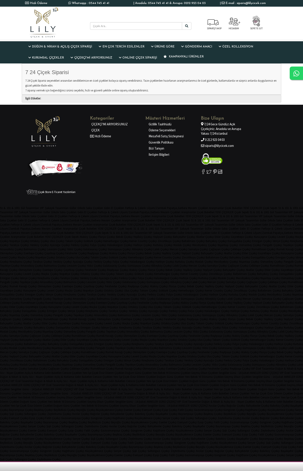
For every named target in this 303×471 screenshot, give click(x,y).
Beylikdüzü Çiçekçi (65, 410)
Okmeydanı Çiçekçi (11, 253)
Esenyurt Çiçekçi (151, 410)
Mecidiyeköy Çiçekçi (204, 245)
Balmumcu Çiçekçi (35, 249)
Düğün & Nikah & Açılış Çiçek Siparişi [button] (62, 46)
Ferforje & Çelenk (135, 208)
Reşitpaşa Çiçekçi (97, 253)
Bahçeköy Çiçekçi (216, 241)
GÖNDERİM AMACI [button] (198, 46)
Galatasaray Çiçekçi (95, 249)
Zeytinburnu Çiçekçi (59, 414)
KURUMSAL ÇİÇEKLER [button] (48, 57)
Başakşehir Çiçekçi (166, 414)
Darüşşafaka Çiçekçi (240, 241)
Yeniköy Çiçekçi (39, 245)
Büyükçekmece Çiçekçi (109, 410)
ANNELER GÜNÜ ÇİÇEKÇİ (264, 373)
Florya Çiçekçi (106, 237)
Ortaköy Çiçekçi (39, 241)
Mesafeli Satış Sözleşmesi (166, 136)
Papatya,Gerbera (177, 208)
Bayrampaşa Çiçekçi (21, 410)
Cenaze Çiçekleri (72, 373)
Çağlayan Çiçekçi (219, 249)
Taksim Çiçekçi (74, 241)
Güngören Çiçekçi (233, 410)
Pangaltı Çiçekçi (272, 245)
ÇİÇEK (95, 130)
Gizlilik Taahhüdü (160, 124)
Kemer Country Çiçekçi (143, 241)
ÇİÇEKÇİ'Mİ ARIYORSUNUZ (109, 124)
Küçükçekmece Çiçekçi (281, 410)
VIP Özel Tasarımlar (263, 368)
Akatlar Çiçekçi (205, 237)
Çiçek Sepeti (270, 208)
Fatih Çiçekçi (185, 410)
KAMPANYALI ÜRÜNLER (186, 56)
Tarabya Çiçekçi (19, 245)
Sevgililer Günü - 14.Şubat (234, 373)
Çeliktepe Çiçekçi (240, 249)
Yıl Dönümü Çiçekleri (178, 373)
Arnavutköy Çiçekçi (11, 249)
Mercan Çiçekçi (179, 249)
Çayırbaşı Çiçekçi (54, 253)
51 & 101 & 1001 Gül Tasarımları (19, 208)
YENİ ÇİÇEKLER (252, 208)
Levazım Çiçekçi (56, 249)
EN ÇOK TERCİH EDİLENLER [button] (123, 46)
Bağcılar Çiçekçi (235, 406)
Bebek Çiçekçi (124, 237)
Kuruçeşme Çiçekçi (265, 237)
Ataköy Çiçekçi (88, 237)
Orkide (81, 208)
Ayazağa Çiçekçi (60, 245)
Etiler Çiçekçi (222, 237)
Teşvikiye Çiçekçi (293, 245)
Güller (72, 208)
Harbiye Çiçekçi (142, 245)
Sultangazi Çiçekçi (35, 414)
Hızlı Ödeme (38, 3)
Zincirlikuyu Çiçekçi (169, 241)
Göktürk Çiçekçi (93, 241)
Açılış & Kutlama (34, 373)
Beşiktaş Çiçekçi (43, 410)
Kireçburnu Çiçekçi (21, 262)
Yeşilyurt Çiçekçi (162, 237)
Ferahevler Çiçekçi (76, 253)
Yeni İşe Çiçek (90, 373)
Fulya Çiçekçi (98, 245)
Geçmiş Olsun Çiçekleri (204, 373)
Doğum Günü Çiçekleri (138, 373)
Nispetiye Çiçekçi (19, 241)
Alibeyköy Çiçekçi (142, 249)
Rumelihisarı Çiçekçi (264, 249)
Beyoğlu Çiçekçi (85, 410)
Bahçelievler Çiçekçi (258, 406)
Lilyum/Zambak (156, 208)
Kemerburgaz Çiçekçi (116, 241)
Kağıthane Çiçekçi (256, 410)
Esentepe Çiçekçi (33, 253)
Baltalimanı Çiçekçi (193, 241)
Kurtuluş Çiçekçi (162, 245)
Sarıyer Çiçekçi (170, 418)
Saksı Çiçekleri (94, 208)
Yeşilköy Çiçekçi (142, 237)
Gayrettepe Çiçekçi (242, 237)
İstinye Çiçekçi (281, 241)
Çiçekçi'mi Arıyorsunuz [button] (93, 57)
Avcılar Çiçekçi (217, 406)
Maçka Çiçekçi (26, 257)
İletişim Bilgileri (159, 154)
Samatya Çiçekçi (198, 249)
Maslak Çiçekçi (182, 245)
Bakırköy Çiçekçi (280, 406)
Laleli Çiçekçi (161, 249)
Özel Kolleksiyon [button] (237, 46)
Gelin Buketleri (53, 373)
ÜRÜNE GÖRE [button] (165, 46)
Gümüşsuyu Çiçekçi (119, 249)
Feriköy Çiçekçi (80, 245)
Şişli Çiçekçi (16, 414)
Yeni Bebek (159, 373)
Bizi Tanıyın (156, 148)
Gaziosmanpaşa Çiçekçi (208, 410)
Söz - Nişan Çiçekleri (12, 373)
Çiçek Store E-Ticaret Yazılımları (56, 192)
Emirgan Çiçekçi (262, 241)
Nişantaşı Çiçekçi (228, 245)
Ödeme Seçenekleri (162, 130)
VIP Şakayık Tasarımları (54, 208)
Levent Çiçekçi (285, 237)
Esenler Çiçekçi (132, 410)
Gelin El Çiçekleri (114, 208)
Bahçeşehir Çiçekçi (184, 237)
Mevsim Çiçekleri (198, 208)
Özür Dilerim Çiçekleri (111, 373)
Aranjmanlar (216, 208)
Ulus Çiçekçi (57, 241)
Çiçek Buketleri (233, 208)
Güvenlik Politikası (161, 142)
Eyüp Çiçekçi (169, 410)
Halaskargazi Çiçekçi (119, 245)
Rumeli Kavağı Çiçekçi (289, 249)
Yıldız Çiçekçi (75, 249)
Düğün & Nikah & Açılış (289, 368)
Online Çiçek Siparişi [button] (139, 57)
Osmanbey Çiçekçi (250, 245)
